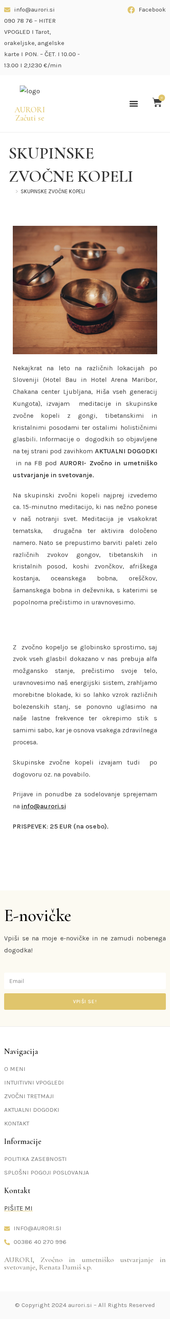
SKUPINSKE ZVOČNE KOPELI (53, 191)
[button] (133, 103)
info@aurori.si (43, 806)
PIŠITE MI (18, 1208)
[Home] (11, 191)
